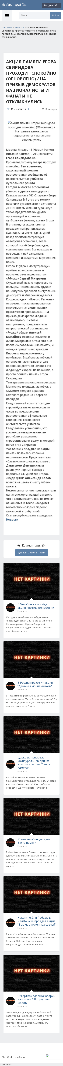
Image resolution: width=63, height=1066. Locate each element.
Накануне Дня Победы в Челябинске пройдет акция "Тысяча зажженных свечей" (37, 921)
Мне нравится (20, 109)
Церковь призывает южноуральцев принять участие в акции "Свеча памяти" (34, 763)
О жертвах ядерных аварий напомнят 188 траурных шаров (36, 999)
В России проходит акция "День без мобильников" (35, 684)
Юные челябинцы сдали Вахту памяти (34, 840)
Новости (12, 519)
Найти (55, 15)
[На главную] (15, 5)
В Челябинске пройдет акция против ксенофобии (36, 605)
